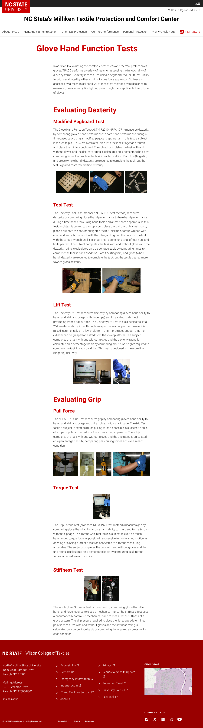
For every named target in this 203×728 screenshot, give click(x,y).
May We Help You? (163, 31)
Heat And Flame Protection (40, 31)
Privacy (77, 721)
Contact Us (67, 672)
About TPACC (10, 31)
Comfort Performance (105, 31)
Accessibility (63, 721)
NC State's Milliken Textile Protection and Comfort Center (101, 18)
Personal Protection (135, 31)
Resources (89, 721)
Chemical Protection (74, 31)
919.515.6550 (10, 699)
